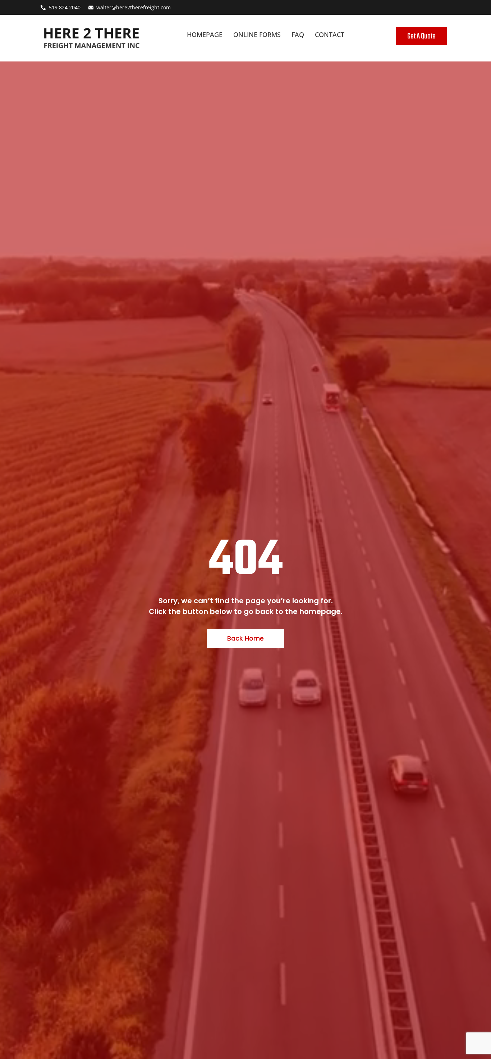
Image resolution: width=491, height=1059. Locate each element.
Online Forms (257, 34)
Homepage (204, 34)
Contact (329, 34)
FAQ (298, 34)
